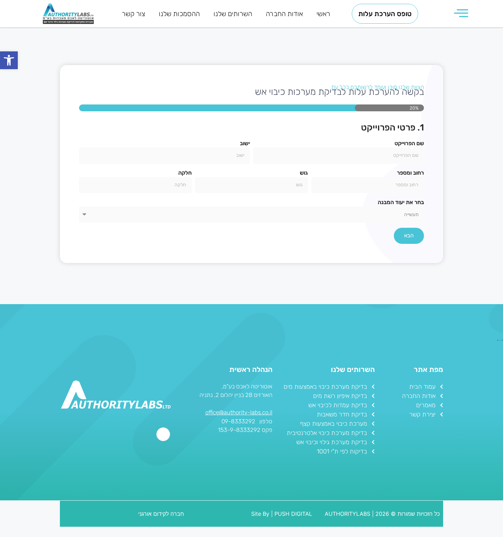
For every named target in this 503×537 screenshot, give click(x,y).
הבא (409, 235)
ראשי (323, 14)
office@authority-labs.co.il (238, 412)
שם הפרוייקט (409, 143)
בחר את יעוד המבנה (401, 202)
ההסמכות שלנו (179, 14)
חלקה (185, 173)
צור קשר (133, 14)
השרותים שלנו (233, 14)
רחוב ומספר (410, 173)
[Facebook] (163, 434)
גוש (304, 173)
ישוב (245, 143)
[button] (9, 60)
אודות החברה (284, 14)
